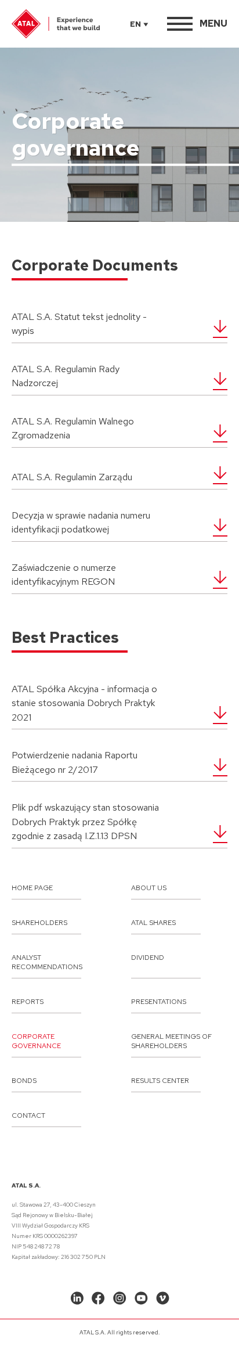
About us (148, 887)
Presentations (158, 1001)
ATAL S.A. (26, 1185)
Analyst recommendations (47, 962)
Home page (32, 887)
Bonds (24, 1080)
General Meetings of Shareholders (171, 1041)
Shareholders (39, 922)
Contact (28, 1115)
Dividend (147, 957)
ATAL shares (153, 922)
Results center (160, 1080)
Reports (28, 1001)
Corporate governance (36, 1041)
